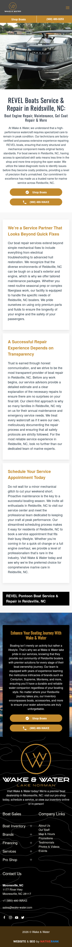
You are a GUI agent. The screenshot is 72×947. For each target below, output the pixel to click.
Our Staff (44, 830)
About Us (44, 825)
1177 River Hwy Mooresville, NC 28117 (17, 891)
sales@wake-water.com (17, 907)
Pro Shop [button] (10, 859)
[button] (67, 7)
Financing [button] (10, 842)
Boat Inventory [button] (14, 825)
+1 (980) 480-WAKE (15, 900)
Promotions (46, 838)
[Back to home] (13, 8)
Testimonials (46, 842)
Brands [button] (8, 834)
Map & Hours (47, 834)
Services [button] (9, 851)
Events (43, 851)
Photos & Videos (49, 847)
